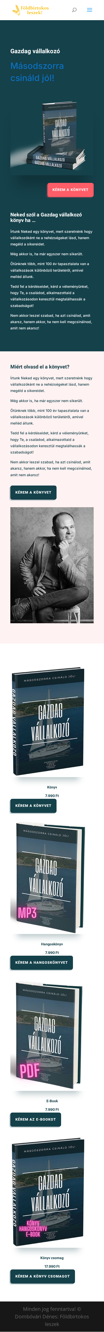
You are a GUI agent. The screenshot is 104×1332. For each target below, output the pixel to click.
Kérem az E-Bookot (35, 1119)
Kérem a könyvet (71, 189)
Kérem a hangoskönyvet (41, 962)
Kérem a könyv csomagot (42, 1276)
